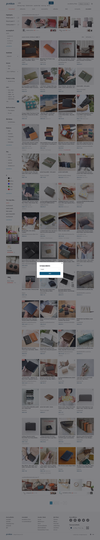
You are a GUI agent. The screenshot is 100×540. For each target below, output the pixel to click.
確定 (50, 273)
